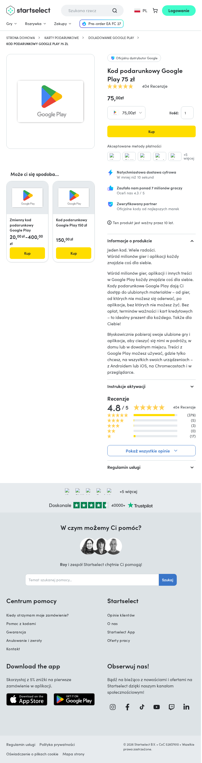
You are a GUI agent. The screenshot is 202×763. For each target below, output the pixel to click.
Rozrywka (33, 23)
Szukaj (165, 579)
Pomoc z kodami (21, 623)
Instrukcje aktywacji (126, 386)
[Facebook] (127, 707)
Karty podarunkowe (61, 38)
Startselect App (119, 631)
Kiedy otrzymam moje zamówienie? (37, 615)
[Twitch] (170, 707)
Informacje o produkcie (129, 240)
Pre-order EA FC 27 (104, 23)
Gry (9, 23)
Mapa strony (73, 753)
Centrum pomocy (31, 600)
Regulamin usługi (122, 467)
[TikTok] (141, 707)
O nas (110, 623)
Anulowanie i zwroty (24, 640)
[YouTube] (155, 707)
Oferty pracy (116, 640)
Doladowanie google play (111, 38)
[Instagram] (112, 707)
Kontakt (13, 648)
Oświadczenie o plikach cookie (32, 753)
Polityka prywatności (57, 744)
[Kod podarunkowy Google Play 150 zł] (73, 197)
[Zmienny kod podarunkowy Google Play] (27, 197)
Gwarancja (16, 631)
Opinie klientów (119, 615)
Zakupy (60, 23)
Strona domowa (20, 38)
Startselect (121, 600)
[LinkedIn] (184, 707)
